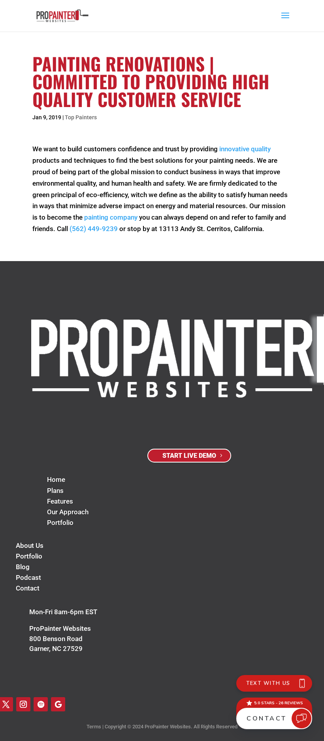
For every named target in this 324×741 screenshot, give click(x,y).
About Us (29, 545)
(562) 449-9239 (94, 229)
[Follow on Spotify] (41, 704)
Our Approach (68, 512)
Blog (23, 567)
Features (60, 501)
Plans (55, 491)
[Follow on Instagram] (23, 704)
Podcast (28, 577)
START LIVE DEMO (189, 455)
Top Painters (81, 117)
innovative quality (245, 149)
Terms (94, 727)
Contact (28, 588)
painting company (111, 217)
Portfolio (60, 523)
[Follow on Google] (58, 704)
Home (56, 479)
